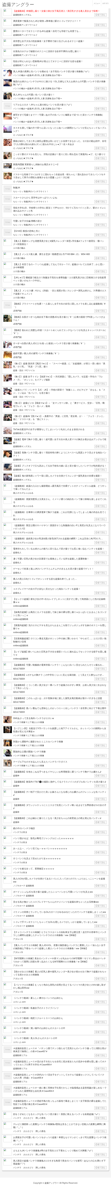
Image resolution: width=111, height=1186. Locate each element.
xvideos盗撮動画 (20, 605)
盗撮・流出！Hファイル (24, 370)
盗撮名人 (17, 552)
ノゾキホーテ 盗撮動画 (23, 885)
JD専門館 (17, 310)
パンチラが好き (20, 832)
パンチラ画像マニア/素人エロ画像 (28, 722)
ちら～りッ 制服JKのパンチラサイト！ (30, 191)
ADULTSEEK (19, 668)
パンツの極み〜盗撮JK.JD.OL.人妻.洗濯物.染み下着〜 (37, 75)
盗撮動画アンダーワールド (25, 24)
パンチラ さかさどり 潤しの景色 (29, 1117)
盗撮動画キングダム (22, 14)
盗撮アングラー (52, 1182)
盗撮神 (16, 775)
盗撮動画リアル (20, 1055)
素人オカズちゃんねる (23, 492)
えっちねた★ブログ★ (23, 134)
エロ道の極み (19, 247)
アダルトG (18, 938)
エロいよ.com (19, 1001)
